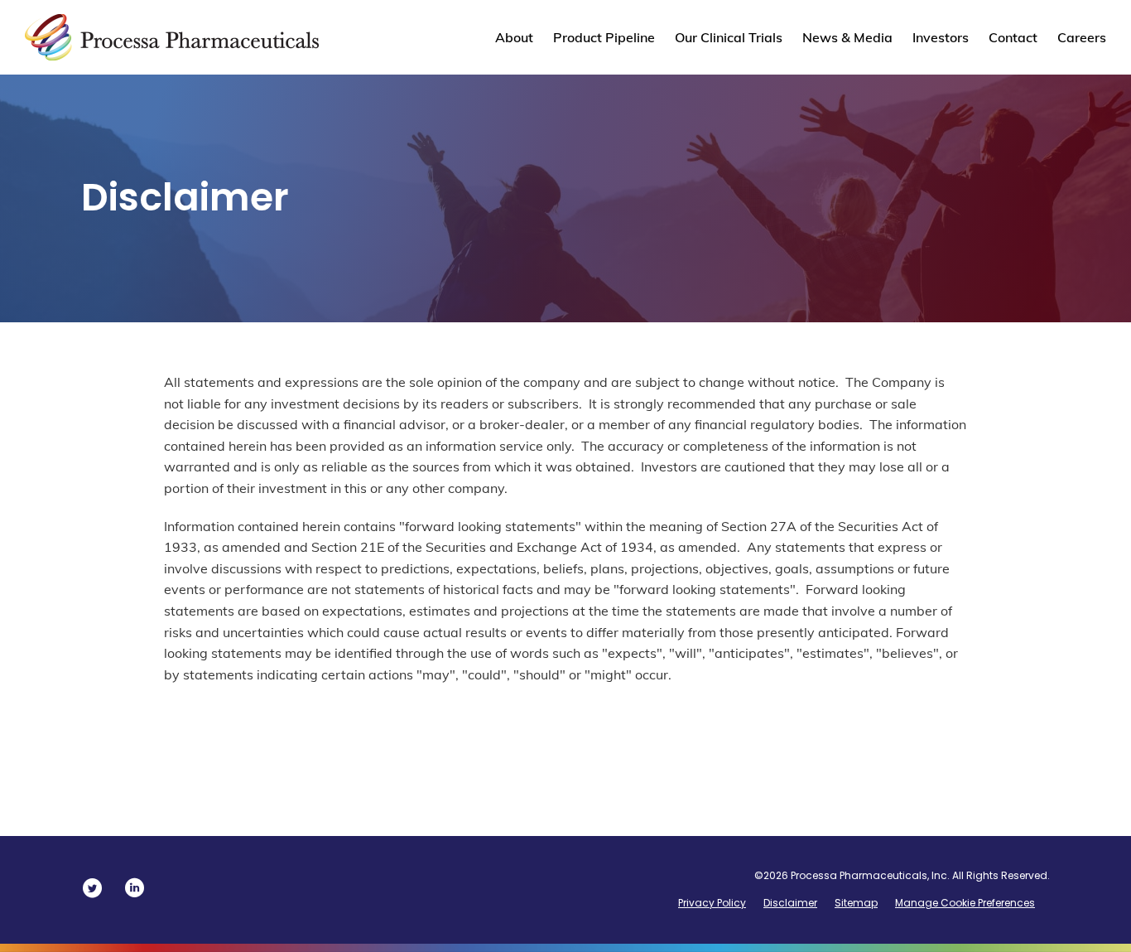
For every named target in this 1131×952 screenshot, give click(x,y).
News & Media (847, 37)
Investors (940, 37)
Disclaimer (790, 903)
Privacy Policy (712, 903)
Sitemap (856, 903)
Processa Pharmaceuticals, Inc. (870, 875)
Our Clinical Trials (728, 37)
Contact (1013, 37)
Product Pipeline (604, 37)
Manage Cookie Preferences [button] (965, 903)
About (514, 37)
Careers (1081, 37)
